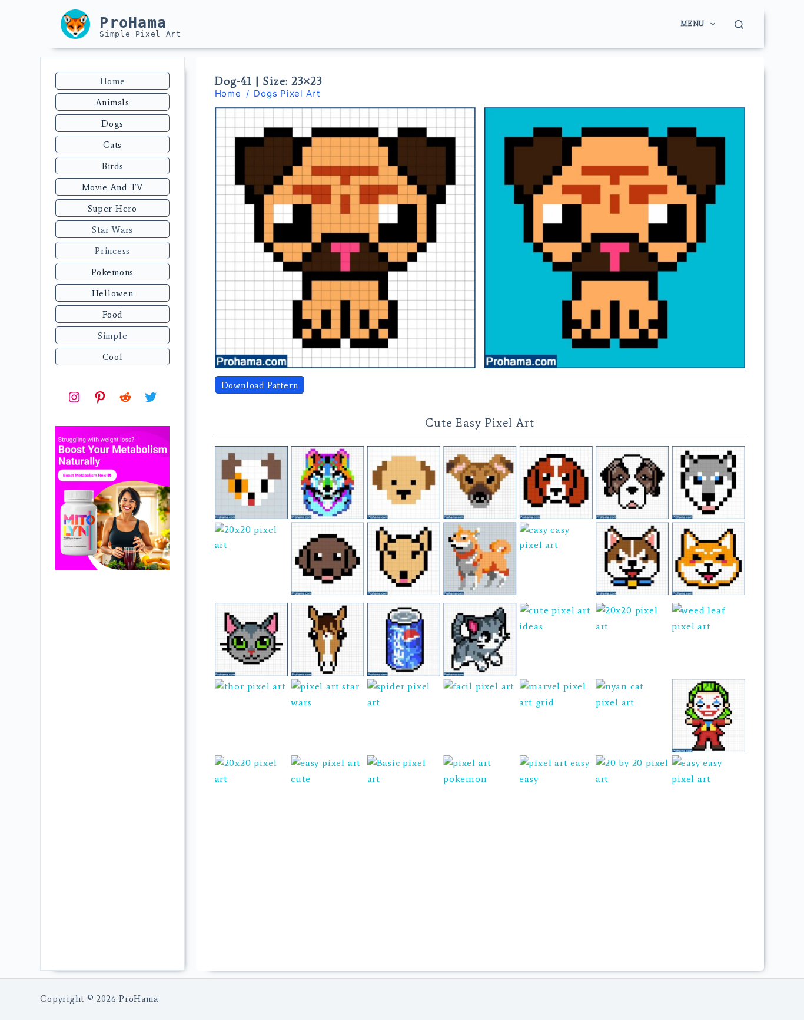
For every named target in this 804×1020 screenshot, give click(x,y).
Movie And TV (112, 187)
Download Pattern (259, 385)
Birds (113, 166)
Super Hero (112, 208)
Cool (112, 357)
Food (112, 314)
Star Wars (112, 230)
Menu (692, 23)
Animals (112, 102)
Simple (113, 336)
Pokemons (112, 272)
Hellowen (113, 293)
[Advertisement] (112, 771)
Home (112, 81)
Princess (112, 251)
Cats (112, 145)
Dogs (112, 123)
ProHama (133, 22)
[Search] (739, 24)
